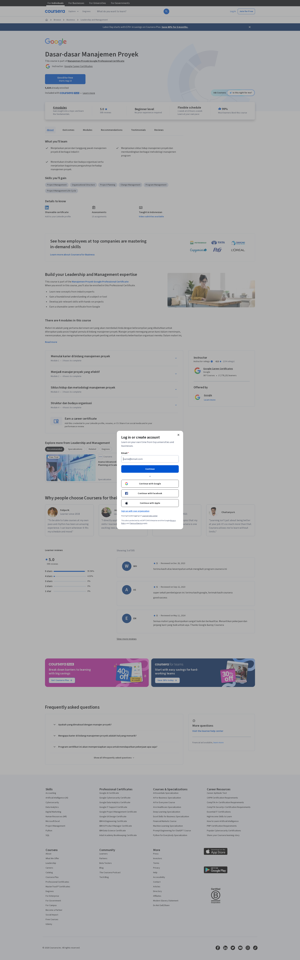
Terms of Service (136, 523)
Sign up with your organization (135, 511)
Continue (150, 469)
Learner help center (150, 516)
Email (125, 453)
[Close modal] (178, 435)
